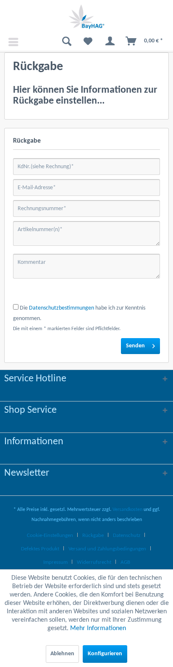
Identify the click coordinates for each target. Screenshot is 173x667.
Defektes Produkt (40, 549)
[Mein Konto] (107, 42)
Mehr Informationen (98, 628)
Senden (135, 346)
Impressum (55, 562)
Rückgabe (93, 535)
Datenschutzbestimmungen (61, 308)
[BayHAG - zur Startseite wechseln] (86, 16)
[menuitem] (10, 42)
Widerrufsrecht (94, 562)
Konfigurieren (105, 654)
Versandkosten (127, 509)
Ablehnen (62, 654)
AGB (125, 562)
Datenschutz (126, 535)
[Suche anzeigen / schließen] (63, 42)
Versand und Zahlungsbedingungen (107, 549)
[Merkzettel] (85, 42)
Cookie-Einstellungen (50, 535)
